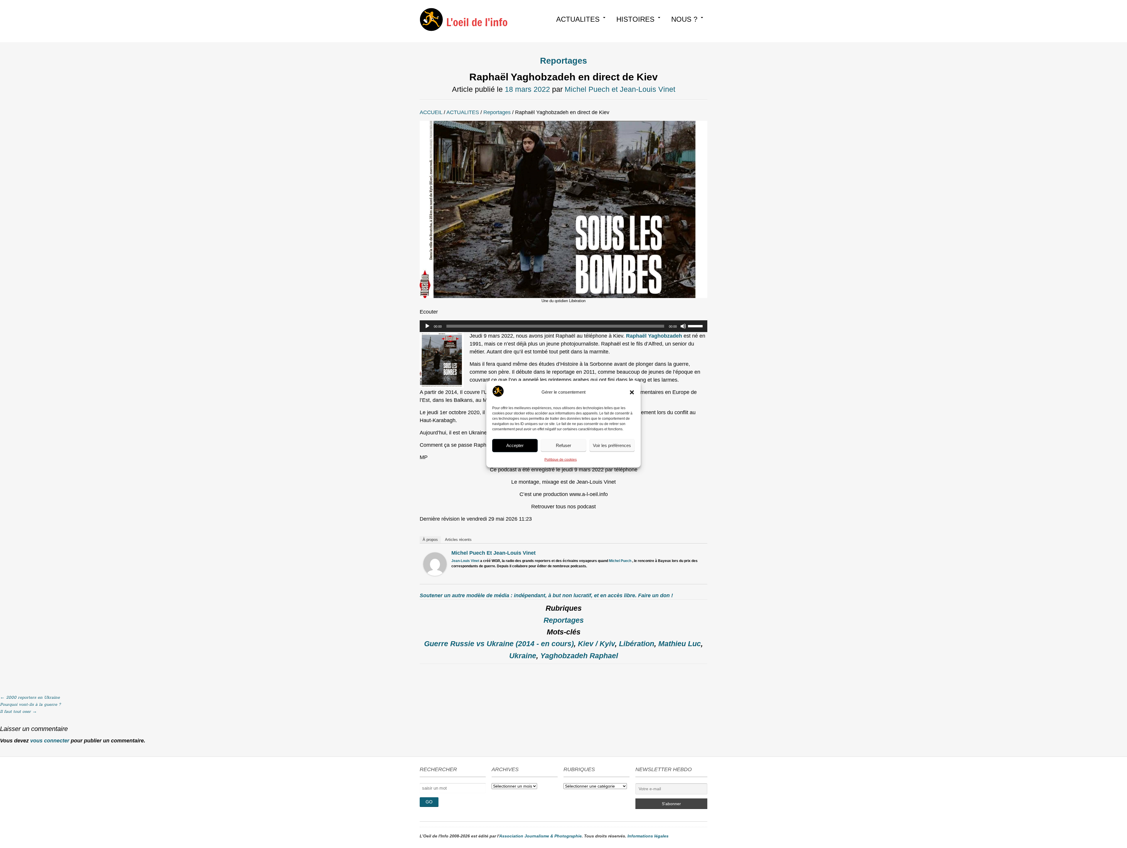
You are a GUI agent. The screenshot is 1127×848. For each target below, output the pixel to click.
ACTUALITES (578, 19)
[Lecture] (427, 326)
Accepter (515, 445)
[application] (563, 326)
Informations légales (648, 836)
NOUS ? (684, 19)
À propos (430, 539)
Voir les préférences (612, 445)
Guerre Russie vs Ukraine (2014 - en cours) (499, 643)
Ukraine (522, 655)
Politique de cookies (560, 459)
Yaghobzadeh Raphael (579, 655)
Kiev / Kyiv (596, 643)
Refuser (563, 445)
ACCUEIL (431, 112)
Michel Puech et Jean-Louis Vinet (620, 89)
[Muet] (683, 326)
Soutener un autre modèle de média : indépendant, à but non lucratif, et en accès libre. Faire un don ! (546, 595)
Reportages (563, 60)
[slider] (696, 325)
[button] (632, 392)
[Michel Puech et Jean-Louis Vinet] (435, 574)
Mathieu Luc (679, 643)
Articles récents (458, 539)
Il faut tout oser (18, 711)
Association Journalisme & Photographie (540, 836)
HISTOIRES (635, 19)
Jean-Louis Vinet (465, 561)
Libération (636, 643)
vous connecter (49, 741)
